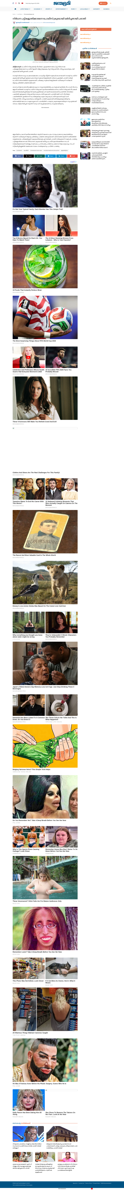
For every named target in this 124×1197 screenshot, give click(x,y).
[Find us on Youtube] (22, 3)
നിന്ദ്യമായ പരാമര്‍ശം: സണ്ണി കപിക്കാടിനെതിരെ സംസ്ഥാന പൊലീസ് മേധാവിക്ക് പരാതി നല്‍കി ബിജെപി (27, 1146)
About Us (75, 1183)
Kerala (16, 1140)
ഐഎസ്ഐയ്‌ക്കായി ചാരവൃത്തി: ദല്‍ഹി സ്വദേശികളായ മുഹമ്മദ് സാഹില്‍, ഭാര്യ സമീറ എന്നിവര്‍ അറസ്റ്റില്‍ (101, 78)
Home (14, 14)
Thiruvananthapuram (29, 14)
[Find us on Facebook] (13, 3)
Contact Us (81, 1183)
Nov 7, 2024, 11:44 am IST (36, 22)
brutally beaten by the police (51, 150)
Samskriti (96, 9)
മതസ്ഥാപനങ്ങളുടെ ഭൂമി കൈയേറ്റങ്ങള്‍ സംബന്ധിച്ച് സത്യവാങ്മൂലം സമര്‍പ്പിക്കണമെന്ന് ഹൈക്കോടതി (100, 100)
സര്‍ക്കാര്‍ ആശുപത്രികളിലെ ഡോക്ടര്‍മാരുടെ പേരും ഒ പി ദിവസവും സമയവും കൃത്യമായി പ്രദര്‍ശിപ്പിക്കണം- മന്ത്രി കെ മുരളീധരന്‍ (45, 1168)
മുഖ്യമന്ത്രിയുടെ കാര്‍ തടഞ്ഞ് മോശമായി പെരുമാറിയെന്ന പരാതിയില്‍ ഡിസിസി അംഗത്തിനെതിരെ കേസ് (101, 144)
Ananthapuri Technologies (26, 1185)
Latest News (24, 9)
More (73, 9)
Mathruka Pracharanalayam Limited (22, 1183)
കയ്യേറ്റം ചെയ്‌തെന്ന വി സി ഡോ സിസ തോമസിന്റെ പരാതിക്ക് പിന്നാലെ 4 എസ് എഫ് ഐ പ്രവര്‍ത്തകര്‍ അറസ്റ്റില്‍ (67, 1167)
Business (106, 9)
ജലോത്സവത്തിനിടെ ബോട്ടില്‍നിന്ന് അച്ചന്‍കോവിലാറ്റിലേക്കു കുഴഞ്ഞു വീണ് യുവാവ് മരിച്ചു (101, 122)
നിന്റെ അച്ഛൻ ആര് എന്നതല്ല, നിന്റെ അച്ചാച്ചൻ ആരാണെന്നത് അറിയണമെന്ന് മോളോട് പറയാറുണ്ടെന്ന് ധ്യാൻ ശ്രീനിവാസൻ (101, 134)
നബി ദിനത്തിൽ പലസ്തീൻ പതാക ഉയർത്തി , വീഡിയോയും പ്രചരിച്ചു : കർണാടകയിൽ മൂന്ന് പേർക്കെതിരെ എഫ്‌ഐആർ (101, 157)
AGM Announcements (106, 1183)
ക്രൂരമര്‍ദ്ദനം (64, 150)
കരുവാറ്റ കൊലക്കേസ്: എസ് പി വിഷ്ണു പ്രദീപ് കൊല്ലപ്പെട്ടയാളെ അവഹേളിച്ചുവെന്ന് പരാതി (22, 1166)
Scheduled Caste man (36, 150)
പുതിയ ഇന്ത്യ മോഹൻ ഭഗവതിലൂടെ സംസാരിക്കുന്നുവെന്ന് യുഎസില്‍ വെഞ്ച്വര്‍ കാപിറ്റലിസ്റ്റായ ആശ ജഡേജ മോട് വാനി (101, 68)
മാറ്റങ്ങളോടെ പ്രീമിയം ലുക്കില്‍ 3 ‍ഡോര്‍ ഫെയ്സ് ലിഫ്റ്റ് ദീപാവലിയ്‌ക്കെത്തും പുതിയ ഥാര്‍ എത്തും (101, 88)
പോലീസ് (26, 150)
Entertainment (61, 9)
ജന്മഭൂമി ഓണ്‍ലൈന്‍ (22, 22)
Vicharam (37, 9)
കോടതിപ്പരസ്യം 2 (85, 38)
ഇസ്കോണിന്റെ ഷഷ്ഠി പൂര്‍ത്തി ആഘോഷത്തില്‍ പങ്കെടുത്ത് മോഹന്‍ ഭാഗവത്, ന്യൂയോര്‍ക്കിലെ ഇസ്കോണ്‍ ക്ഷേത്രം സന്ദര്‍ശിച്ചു (100, 56)
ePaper (104, 3)
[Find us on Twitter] (19, 3)
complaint (19, 150)
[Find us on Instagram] (16, 3)
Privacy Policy (96, 1183)
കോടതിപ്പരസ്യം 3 (85, 42)
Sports (48, 9)
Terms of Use (88, 1183)
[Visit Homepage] (62, 3)
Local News (84, 9)
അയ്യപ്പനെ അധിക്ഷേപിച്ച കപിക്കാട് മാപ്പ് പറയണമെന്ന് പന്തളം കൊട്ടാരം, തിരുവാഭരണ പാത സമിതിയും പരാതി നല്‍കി (61, 1146)
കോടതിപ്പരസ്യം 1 (85, 34)
